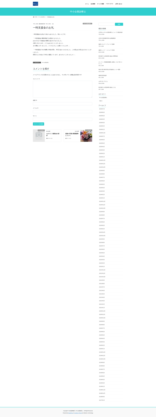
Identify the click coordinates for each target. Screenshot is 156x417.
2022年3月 (102, 259)
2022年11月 (102, 232)
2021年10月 (102, 276)
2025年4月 (102, 146)
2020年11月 (102, 314)
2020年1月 (102, 348)
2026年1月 (102, 129)
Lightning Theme (78, 413)
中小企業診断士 (87, 23)
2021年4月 (102, 297)
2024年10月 (102, 167)
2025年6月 (102, 139)
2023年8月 (102, 215)
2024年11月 (102, 163)
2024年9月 (102, 170)
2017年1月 (102, 400)
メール (35, 108)
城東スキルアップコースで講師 (106, 44)
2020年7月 (102, 328)
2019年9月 (102, 362)
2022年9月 (102, 239)
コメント (36, 79)
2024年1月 (102, 198)
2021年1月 (102, 307)
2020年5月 (102, 335)
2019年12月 (102, 352)
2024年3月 (102, 191)
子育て (101, 101)
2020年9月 (102, 321)
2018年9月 (102, 396)
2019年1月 (102, 386)
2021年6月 (102, 290)
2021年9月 (102, 280)
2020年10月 (102, 318)
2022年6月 (102, 249)
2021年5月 (102, 294)
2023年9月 (102, 211)
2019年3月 (102, 383)
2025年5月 (102, 143)
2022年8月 (102, 242)
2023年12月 (102, 201)
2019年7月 (102, 369)
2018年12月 (102, 389)
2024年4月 (102, 187)
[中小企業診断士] (39, 133)
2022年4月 (102, 256)
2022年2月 (102, 263)
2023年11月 (102, 204)
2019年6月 (102, 372)
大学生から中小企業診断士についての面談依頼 (110, 32)
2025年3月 (102, 150)
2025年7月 (102, 136)
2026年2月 (102, 126)
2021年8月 (102, 283)
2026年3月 (102, 122)
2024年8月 (102, 174)
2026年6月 (102, 112)
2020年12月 (102, 311)
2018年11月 (102, 393)
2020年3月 (102, 342)
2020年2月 (102, 345)
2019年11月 (102, 355)
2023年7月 (102, 218)
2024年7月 (102, 177)
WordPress (70, 413)
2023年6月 (102, 222)
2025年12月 (102, 132)
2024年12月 (102, 160)
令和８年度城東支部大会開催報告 (107, 38)
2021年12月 (102, 270)
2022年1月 (102, 266)
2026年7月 (102, 109)
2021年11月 (102, 273)
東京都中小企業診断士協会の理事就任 (108, 56)
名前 (35, 100)
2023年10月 (102, 208)
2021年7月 (102, 287)
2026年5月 (102, 115)
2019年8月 (102, 366)
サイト (35, 116)
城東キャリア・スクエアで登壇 (106, 50)
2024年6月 (102, 181)
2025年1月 (102, 157)
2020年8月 (102, 324)
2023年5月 (102, 225)
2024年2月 (102, 194)
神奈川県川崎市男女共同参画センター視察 (109, 69)
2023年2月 (102, 228)
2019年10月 (102, 359)
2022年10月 (102, 235)
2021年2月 (102, 304)
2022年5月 (102, 252)
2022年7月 (102, 246)
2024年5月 (102, 184)
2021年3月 (102, 300)
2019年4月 (102, 379)
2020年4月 (102, 338)
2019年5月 (102, 376)
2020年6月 (102, 331)
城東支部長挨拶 (103, 75)
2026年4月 (102, 119)
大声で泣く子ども (103, 81)
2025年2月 (102, 153)
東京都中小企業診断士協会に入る (107, 87)
